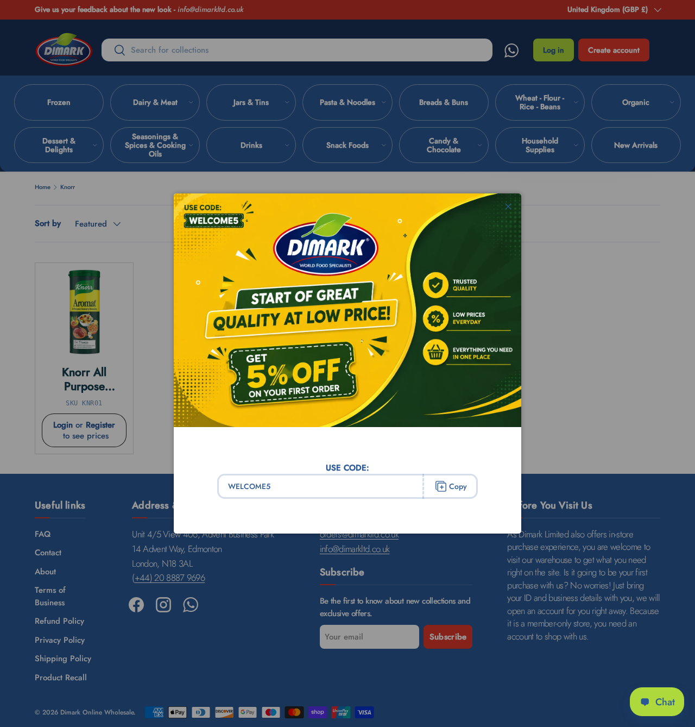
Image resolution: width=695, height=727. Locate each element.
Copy (458, 486)
